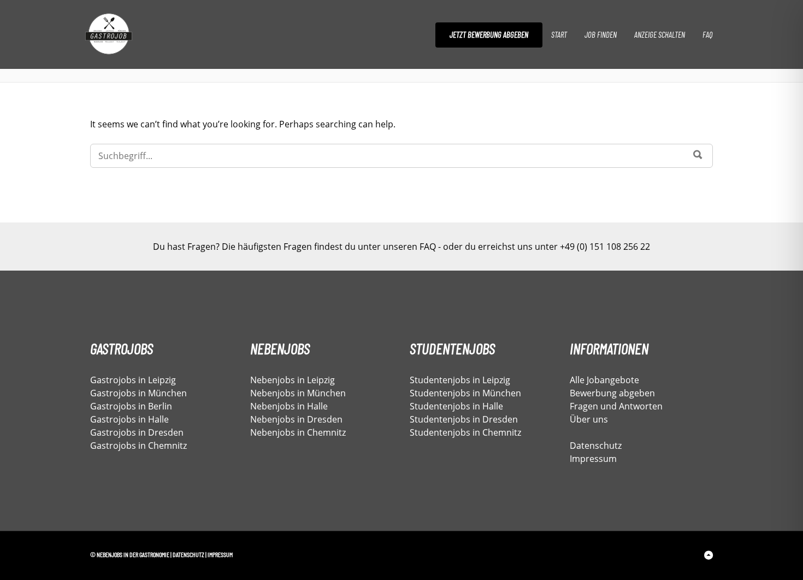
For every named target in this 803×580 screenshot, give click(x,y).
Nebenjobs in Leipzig (292, 380)
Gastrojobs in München (138, 393)
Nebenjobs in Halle (289, 406)
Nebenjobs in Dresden (296, 419)
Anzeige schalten (659, 34)
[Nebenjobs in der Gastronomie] (132, 34)
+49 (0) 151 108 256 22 (605, 247)
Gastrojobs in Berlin (131, 406)
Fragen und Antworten (616, 406)
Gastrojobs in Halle (129, 419)
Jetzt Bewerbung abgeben (489, 34)
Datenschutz (596, 446)
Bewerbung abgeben (612, 393)
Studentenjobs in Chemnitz (465, 432)
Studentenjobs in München (465, 393)
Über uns (589, 419)
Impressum (593, 459)
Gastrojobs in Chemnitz (138, 446)
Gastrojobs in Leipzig (133, 380)
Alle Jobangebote (604, 380)
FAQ (707, 34)
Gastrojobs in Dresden (137, 432)
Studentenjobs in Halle (456, 406)
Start (559, 34)
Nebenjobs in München (298, 393)
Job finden (600, 34)
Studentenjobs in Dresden (464, 419)
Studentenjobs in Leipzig (460, 380)
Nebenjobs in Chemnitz (298, 432)
